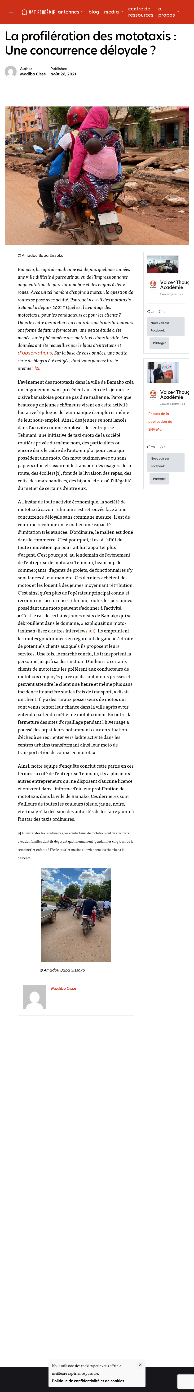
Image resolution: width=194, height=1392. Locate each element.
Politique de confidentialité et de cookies (88, 1380)
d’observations (35, 353)
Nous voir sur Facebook (160, 326)
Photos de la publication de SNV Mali (160, 421)
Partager (159, 343)
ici (36, 368)
